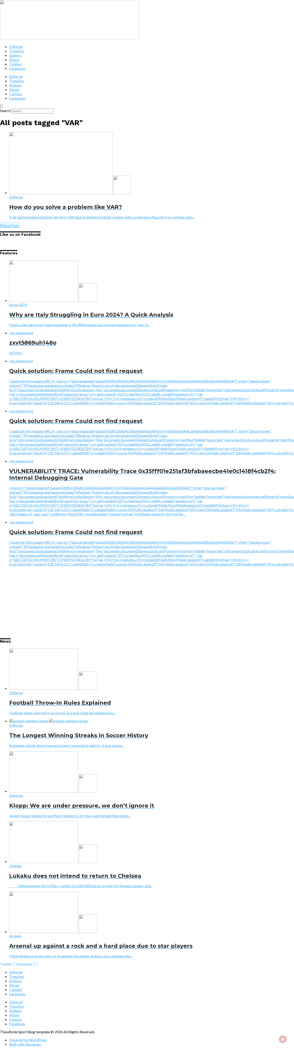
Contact (15, 64)
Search (5, 110)
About (14, 59)
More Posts (9, 225)
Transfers (16, 51)
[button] (147, 106)
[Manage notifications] (282, 1039)
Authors (15, 55)
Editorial (16, 46)
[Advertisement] (138, 602)
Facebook (17, 68)
